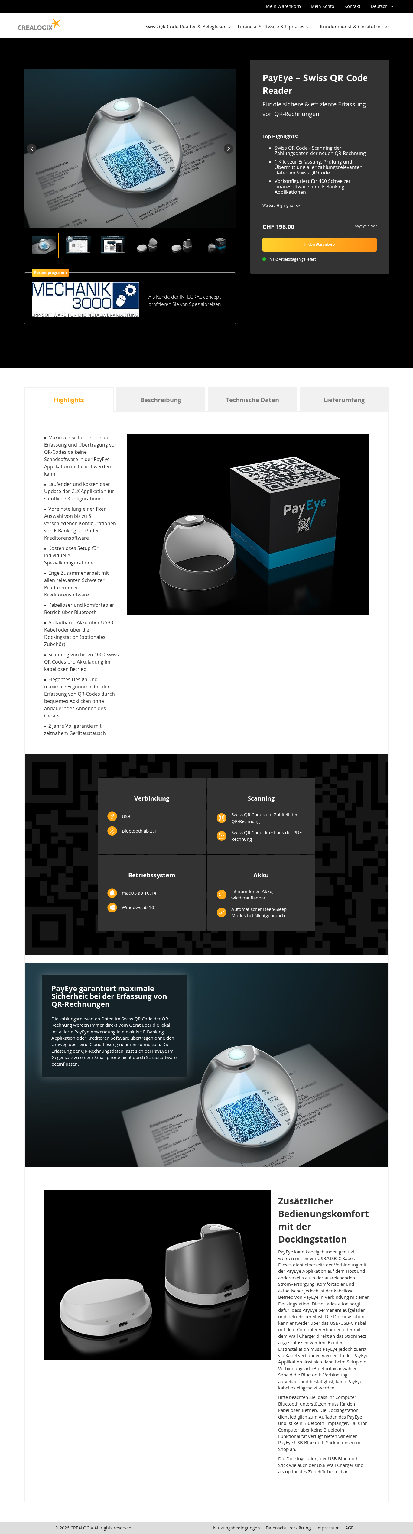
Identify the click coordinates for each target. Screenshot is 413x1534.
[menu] (269, 27)
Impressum (328, 1528)
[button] (383, 6)
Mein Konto (322, 6)
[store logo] (39, 23)
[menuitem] (189, 27)
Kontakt (352, 6)
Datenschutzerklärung (288, 1528)
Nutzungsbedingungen (236, 1528)
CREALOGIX (81, 1528)
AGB (349, 1528)
